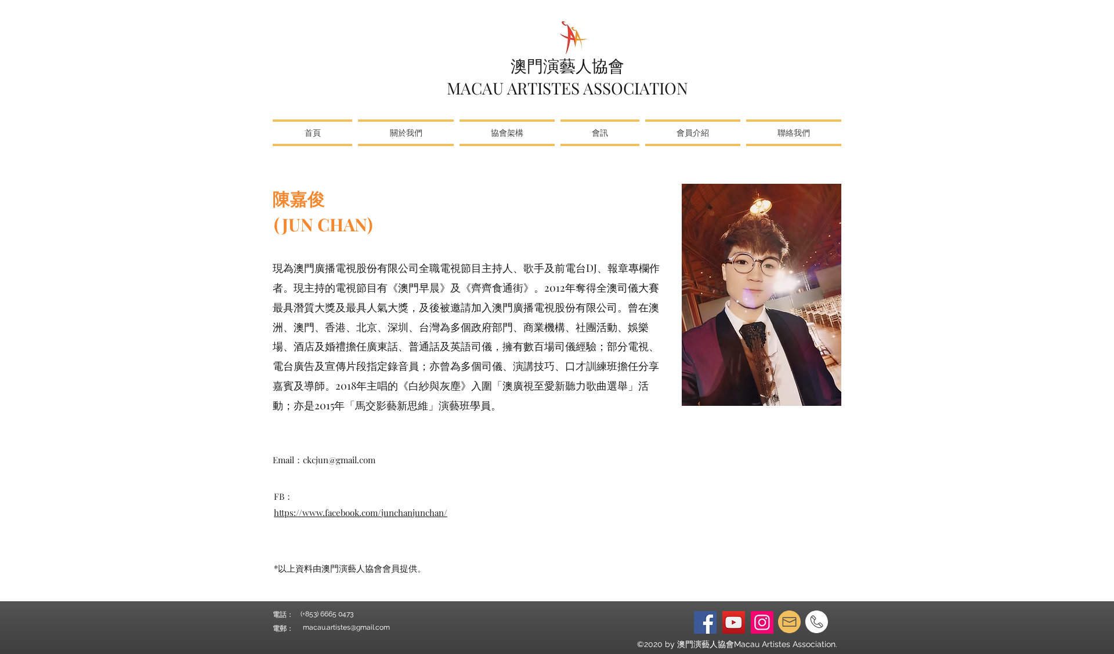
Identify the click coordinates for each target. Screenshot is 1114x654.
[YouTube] (733, 622)
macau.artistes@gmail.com (346, 627)
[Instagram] (762, 622)
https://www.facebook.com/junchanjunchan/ (360, 512)
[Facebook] (705, 622)
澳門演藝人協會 (567, 65)
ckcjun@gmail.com (339, 460)
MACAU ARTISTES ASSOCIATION (567, 88)
